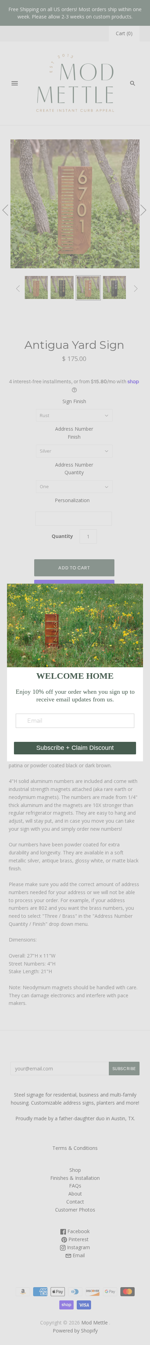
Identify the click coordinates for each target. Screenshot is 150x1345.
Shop (75, 1170)
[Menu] (14, 83)
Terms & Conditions (75, 1148)
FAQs (75, 1185)
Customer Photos (75, 1209)
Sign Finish (74, 401)
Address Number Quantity (74, 468)
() (124, 33)
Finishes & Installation (75, 1178)
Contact (75, 1201)
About (75, 1193)
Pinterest (78, 1239)
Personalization (72, 500)
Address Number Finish (74, 432)
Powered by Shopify (75, 1330)
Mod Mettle (94, 1322)
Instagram (78, 1247)
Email (78, 1255)
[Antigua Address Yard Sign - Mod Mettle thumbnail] (36, 287)
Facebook (78, 1231)
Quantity (62, 536)
